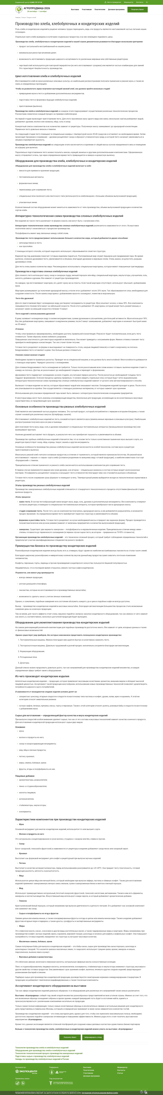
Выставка (75, 9)
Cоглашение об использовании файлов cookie (100, 1093)
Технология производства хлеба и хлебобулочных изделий (41, 1047)
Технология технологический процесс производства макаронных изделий (48, 1053)
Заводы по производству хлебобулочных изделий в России (42, 1059)
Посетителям (100, 9)
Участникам (87, 9)
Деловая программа (116, 9)
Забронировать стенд (93, 1037)
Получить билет (137, 9)
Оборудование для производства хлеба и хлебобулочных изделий (45, 1050)
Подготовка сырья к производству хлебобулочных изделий (42, 1056)
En (147, 2)
